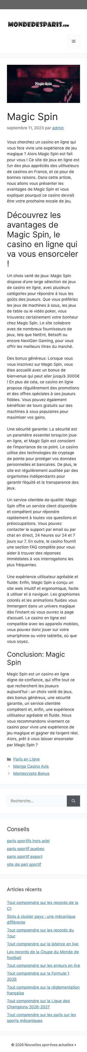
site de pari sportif (24, 864)
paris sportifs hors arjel (28, 841)
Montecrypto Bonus (31, 773)
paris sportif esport (24, 856)
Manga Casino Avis (31, 766)
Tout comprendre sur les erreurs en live (43, 965)
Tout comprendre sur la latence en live (42, 944)
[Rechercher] (73, 801)
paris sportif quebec (25, 848)
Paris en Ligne (26, 759)
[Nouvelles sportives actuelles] (38, 24)
